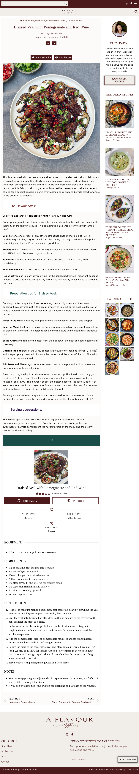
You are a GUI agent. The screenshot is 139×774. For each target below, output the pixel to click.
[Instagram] (127, 3)
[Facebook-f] (131, 3)
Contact (5, 761)
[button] (48, 43)
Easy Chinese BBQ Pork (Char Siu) (124, 360)
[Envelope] (135, 3)
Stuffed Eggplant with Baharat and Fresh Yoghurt (111, 317)
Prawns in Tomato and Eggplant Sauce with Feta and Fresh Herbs (118, 135)
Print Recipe (64, 57)
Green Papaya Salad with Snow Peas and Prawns (117, 280)
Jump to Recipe (42, 57)
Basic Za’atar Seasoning (123, 317)
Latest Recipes (74, 20)
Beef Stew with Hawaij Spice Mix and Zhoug (110, 360)
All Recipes (28, 20)
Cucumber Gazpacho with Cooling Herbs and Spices (118, 182)
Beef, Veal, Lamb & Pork (47, 20)
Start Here (6, 746)
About (4, 756)
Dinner (63, 20)
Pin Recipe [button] (77, 500)
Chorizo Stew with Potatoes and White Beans (125, 331)
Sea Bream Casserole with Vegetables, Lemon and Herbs (112, 331)
